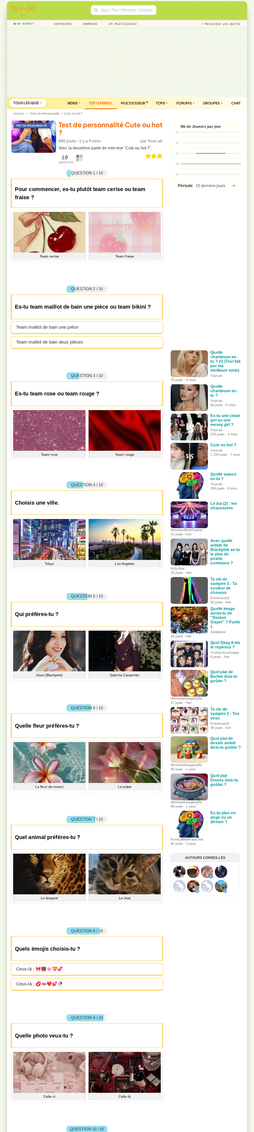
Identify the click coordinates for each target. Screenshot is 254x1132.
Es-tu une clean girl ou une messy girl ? (225, 420)
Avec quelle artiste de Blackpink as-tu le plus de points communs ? (225, 552)
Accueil (19, 113)
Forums (184, 103)
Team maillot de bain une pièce (47, 327)
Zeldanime (217, 632)
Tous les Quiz (26, 102)
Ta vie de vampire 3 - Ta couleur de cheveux (223, 586)
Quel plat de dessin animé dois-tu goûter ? (225, 742)
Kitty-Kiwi (178, 568)
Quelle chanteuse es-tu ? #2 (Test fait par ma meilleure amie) (225, 361)
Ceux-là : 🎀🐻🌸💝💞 (39, 969)
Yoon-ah (155, 141)
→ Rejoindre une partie (220, 24)
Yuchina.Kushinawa (224, 652)
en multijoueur (122, 24)
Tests (101, 103)
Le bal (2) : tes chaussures (223, 505)
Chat (236, 103)
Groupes (212, 103)
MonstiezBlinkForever (186, 530)
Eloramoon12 (219, 598)
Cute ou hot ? (223, 445)
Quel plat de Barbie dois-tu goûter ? (223, 676)
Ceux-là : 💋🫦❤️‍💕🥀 (39, 983)
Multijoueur (133, 103)
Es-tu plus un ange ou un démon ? (223, 817)
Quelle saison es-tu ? (223, 476)
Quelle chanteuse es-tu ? (223, 390)
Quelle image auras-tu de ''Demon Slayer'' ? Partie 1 (225, 618)
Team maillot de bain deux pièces (49, 342)
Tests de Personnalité (44, 113)
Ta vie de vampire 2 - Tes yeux (224, 713)
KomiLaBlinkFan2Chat (187, 839)
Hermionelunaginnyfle (186, 698)
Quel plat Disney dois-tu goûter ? (224, 780)
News (72, 103)
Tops (161, 103)
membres (89, 24)
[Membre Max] (211, 876)
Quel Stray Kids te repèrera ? (225, 645)
